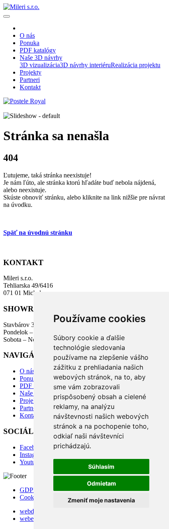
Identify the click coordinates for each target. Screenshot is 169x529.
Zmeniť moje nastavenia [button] (101, 500)
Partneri (30, 407)
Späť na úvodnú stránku (37, 232)
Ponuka (29, 378)
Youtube (30, 462)
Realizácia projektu (135, 64)
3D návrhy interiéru (85, 64)
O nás (27, 371)
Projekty (30, 400)
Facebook (32, 447)
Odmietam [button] (101, 483)
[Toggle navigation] (6, 16)
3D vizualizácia (40, 64)
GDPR (29, 489)
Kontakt (30, 415)
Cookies (30, 497)
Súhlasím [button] (101, 466)
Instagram (32, 454)
